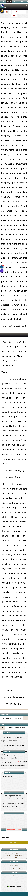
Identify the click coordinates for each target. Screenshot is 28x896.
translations (15, 12)
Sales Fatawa (8, 5)
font (23, 12)
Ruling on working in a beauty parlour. (11, 718)
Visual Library (18, 855)
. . (7, 894)
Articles (17, 858)
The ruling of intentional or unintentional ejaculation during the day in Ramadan (13, 756)
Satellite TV (7, 855)
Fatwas (17, 853)
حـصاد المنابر (14, 876)
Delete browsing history (14, 830)
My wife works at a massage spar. (14, 736)
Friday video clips (8, 853)
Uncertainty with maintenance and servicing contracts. (16, 729)
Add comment (14, 843)
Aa (14, 15)
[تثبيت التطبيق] (1, 270)
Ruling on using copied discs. (13, 740)
